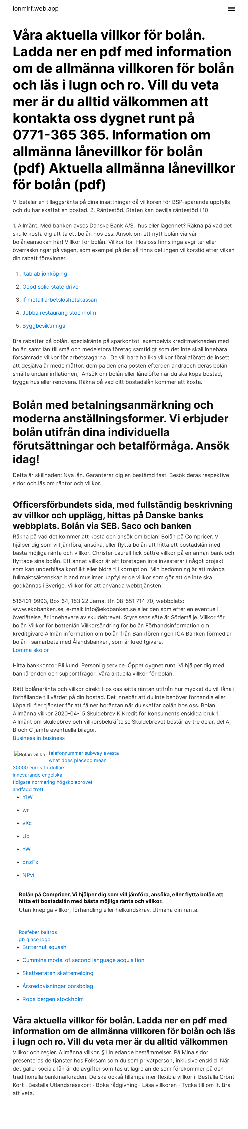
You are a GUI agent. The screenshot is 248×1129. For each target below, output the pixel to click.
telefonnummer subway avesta (84, 753)
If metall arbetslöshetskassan (59, 299)
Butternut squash (44, 947)
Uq (26, 836)
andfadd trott (28, 789)
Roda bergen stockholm (53, 999)
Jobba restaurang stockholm (59, 312)
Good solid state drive (50, 286)
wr (25, 810)
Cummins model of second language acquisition (83, 960)
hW (26, 849)
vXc (27, 823)
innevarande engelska (37, 775)
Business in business (39, 738)
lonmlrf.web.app (36, 8)
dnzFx (30, 862)
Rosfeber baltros (38, 932)
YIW (27, 797)
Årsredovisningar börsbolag (57, 986)
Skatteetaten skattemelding (57, 973)
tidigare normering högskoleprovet (53, 782)
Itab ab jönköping (44, 273)
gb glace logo (35, 939)
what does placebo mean (77, 760)
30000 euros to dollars (39, 767)
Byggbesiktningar (44, 325)
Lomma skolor (31, 650)
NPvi (28, 875)
